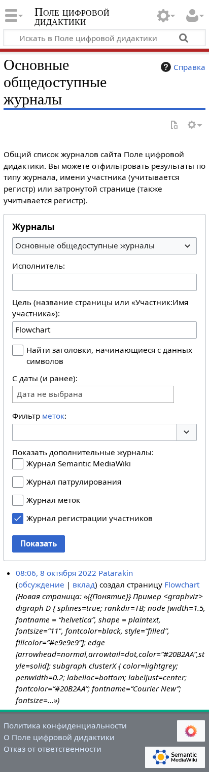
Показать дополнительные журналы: (83, 452)
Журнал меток (53, 500)
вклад (84, 584)
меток (53, 416)
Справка (189, 67)
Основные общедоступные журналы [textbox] (85, 245)
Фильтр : (39, 416)
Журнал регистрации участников (89, 518)
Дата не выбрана (50, 394)
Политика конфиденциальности (65, 725)
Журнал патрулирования (73, 481)
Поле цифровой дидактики (72, 17)
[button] (187, 433)
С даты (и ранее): (45, 378)
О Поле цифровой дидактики (59, 737)
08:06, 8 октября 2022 (56, 573)
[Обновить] (174, 125)
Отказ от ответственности (52, 749)
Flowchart (181, 584)
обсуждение (41, 584)
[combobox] (104, 245)
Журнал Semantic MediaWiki (78, 463)
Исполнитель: (38, 266)
